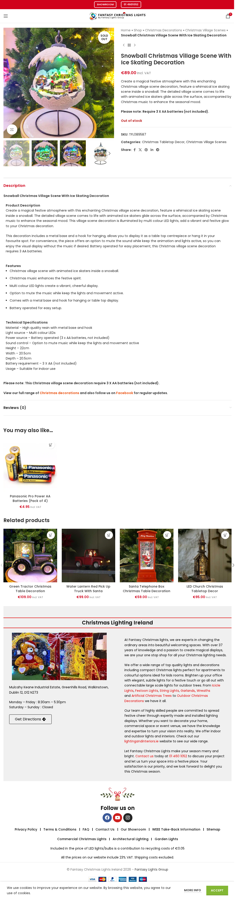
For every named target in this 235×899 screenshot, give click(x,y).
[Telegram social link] (158, 150)
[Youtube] (117, 817)
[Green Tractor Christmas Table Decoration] (30, 555)
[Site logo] (117, 16)
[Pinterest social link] (146, 150)
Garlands (188, 690)
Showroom (105, 4)
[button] (8, 82)
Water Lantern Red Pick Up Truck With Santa (88, 588)
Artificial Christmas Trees (151, 695)
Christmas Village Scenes (205, 30)
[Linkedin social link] (152, 150)
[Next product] (134, 45)
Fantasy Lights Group (151, 869)
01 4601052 (131, 4)
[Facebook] (107, 817)
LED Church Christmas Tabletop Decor (205, 588)
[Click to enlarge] (12, 129)
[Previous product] (123, 45)
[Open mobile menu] (5, 16)
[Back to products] (129, 45)
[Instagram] (127, 817)
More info (193, 890)
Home (126, 30)
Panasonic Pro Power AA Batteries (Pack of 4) (30, 498)
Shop (138, 30)
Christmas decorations (59, 393)
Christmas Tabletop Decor (163, 142)
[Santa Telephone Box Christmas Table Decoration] (146, 555)
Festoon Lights (146, 690)
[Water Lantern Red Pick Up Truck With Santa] (88, 555)
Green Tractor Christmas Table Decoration (30, 588)
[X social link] (140, 150)
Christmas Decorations (163, 30)
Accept (217, 890)
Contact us (144, 756)
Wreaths (203, 690)
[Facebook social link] (134, 150)
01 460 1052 (178, 756)
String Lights (169, 690)
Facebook (124, 393)
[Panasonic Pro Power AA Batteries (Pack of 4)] (30, 465)
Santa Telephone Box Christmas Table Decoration (146, 588)
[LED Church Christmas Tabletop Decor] (205, 555)
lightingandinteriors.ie (141, 741)
